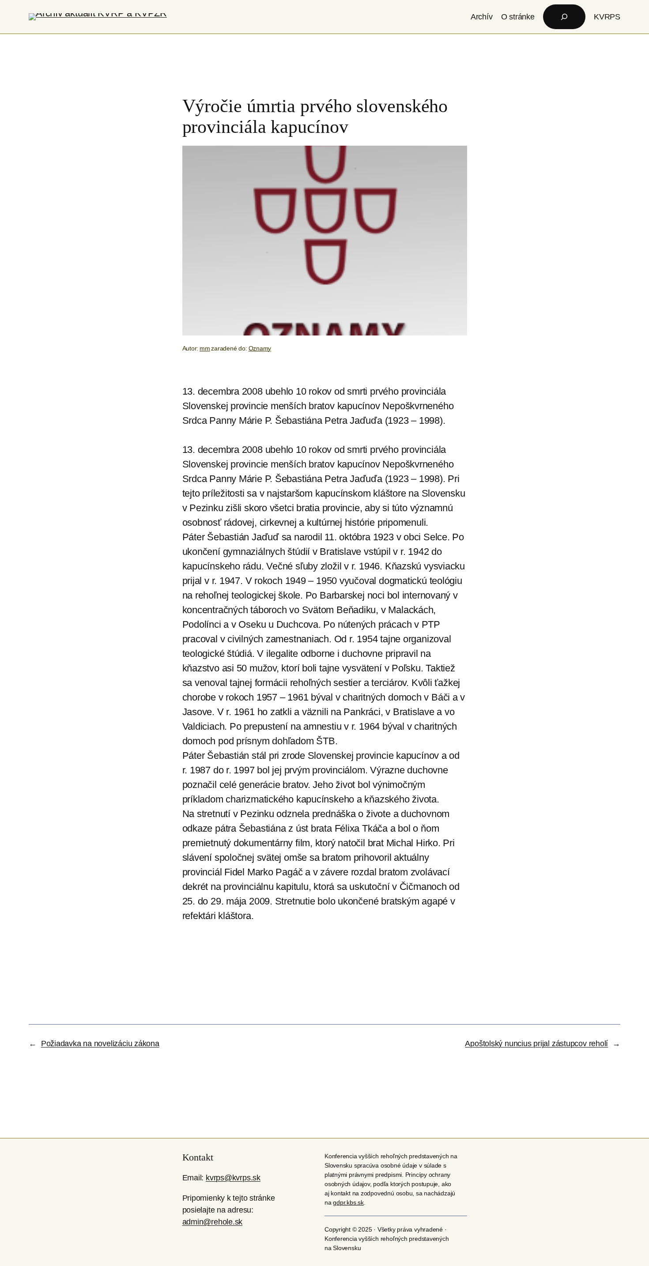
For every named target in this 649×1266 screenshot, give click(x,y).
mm (205, 348)
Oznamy (260, 348)
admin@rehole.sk (212, 1221)
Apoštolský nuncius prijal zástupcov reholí (536, 1043)
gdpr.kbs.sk (348, 1202)
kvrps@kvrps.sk (233, 1177)
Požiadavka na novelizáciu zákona (100, 1043)
